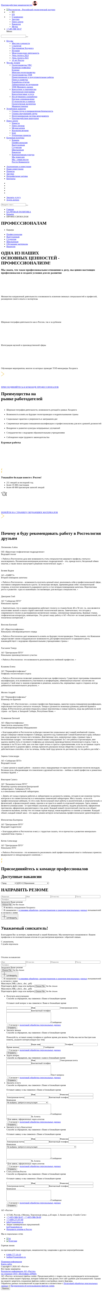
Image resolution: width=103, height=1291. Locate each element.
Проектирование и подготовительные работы (33, 77)
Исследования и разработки (24, 96)
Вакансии (16, 24)
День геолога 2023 (20, 55)
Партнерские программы (23, 92)
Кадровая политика (15, 138)
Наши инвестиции (14, 169)
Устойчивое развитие (16, 109)
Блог (14, 133)
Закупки (15, 19)
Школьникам (18, 150)
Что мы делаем (13, 63)
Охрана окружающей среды (24, 113)
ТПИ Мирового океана (22, 87)
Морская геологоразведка (23, 72)
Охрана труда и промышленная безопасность (32, 111)
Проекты (10, 171)
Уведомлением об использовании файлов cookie (32, 1286)
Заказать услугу (13, 197)
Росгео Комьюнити (20, 162)
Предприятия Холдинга (23, 48)
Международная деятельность (25, 53)
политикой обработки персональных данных (40, 1025)
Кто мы (9, 41)
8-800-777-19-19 (13, 1254)
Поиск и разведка (20, 80)
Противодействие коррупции (25, 118)
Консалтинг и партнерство (24, 89)
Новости (16, 123)
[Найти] (27, 205)
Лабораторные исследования (25, 84)
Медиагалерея (18, 128)
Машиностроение (20, 106)
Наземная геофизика (21, 67)
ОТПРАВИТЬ (12, 918)
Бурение (15, 70)
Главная (10, 209)
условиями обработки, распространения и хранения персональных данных (52, 910)
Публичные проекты (21, 135)
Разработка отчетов (21, 82)
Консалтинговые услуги (23, 94)
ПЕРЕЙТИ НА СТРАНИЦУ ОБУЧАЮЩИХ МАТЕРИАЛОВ (29, 512)
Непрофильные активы (17, 176)
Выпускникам (18, 145)
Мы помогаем (18, 157)
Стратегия (16, 46)
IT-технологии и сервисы (23, 101)
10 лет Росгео (18, 60)
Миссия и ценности (21, 43)
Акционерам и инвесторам (18, 166)
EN (13, 14)
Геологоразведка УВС (22, 65)
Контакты (10, 178)
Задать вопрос (12, 200)
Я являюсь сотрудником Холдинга (19, 907)
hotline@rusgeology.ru (16, 1257)
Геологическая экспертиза (24, 104)
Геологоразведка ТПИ (22, 75)
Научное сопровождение (23, 99)
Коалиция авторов (20, 130)
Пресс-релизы (18, 125)
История (16, 50)
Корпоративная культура (23, 155)
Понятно (5, 1289)
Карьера (15, 140)
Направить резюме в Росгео (19, 1229)
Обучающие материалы (17, 244)
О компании (17, 17)
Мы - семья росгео (20, 159)
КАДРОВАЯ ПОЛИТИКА (18, 212)
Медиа (15, 26)
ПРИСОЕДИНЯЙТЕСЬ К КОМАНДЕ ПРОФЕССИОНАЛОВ (30, 387)
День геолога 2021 (20, 58)
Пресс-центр (17, 22)
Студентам (17, 147)
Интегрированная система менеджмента (30, 116)
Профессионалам (19, 142)
